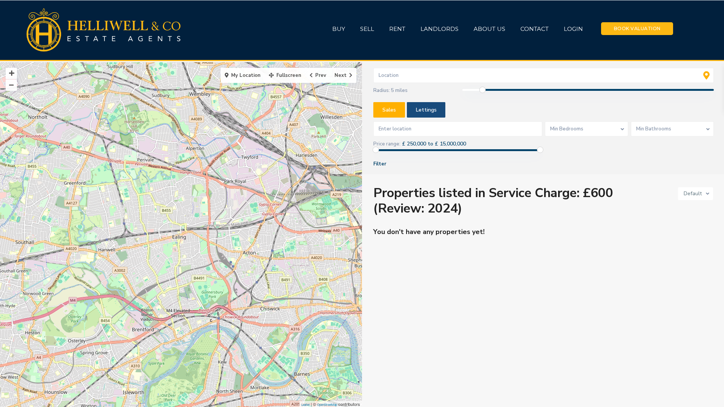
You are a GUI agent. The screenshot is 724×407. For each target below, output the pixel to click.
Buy (338, 28)
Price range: (386, 144)
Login (573, 28)
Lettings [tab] (426, 109)
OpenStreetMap (327, 404)
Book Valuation (637, 28)
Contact (534, 28)
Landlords (439, 28)
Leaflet (305, 404)
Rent (397, 28)
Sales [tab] (389, 109)
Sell (367, 28)
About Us (489, 28)
